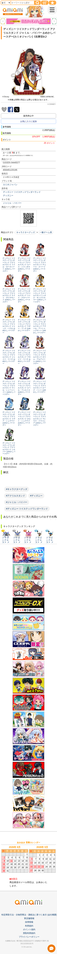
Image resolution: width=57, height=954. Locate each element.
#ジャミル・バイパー (16, 502)
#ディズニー (36, 495)
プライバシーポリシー (29, 937)
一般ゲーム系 (46, 232)
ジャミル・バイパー (12, 203)
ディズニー (8, 195)
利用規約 (29, 926)
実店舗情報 (29, 918)
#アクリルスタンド (15, 495)
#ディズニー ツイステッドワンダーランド (27, 508)
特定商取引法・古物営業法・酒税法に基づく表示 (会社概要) (29, 915)
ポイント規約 (29, 929)
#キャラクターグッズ (16, 489)
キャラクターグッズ (25, 232)
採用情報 (29, 922)
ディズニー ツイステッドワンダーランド (22, 192)
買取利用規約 (29, 933)
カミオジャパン (10, 184)
